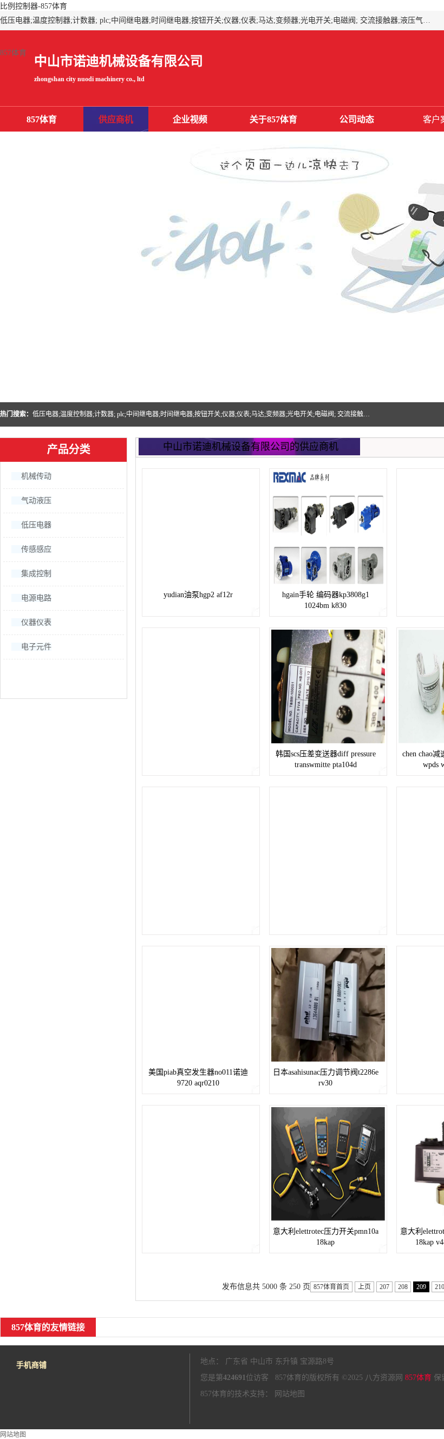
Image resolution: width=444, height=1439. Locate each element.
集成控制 (36, 574)
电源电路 (36, 598)
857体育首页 (331, 1287)
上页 (364, 1287)
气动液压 (36, 500)
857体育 (13, 53)
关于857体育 (273, 119)
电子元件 (36, 647)
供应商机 (116, 119)
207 (384, 1287)
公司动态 (356, 119)
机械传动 (36, 476)
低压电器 (36, 525)
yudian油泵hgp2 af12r (198, 595)
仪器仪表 (36, 622)
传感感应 (36, 549)
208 (403, 1287)
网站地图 (290, 1394)
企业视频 (190, 119)
